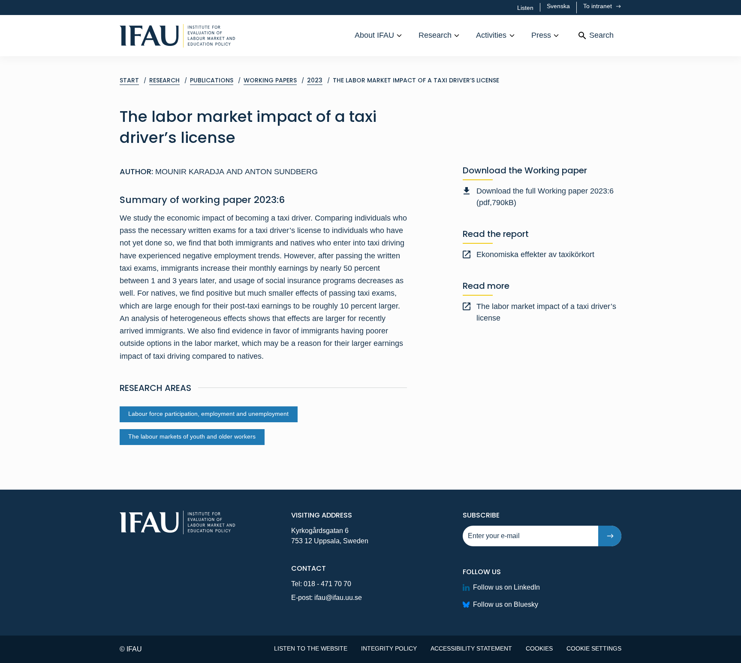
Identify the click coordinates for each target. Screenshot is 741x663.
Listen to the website (310, 648)
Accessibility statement (471, 648)
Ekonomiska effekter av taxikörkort (535, 254)
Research (435, 35)
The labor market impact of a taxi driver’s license (546, 312)
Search (601, 35)
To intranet (598, 6)
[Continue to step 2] (609, 536)
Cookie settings (593, 648)
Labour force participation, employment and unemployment (208, 414)
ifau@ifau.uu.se (338, 597)
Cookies (539, 648)
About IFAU (374, 35)
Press (541, 35)
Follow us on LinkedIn (506, 587)
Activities (491, 35)
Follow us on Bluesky (505, 604)
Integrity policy (389, 648)
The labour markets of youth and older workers (192, 436)
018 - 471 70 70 (327, 583)
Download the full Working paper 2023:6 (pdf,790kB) (545, 197)
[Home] (177, 35)
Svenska (558, 6)
